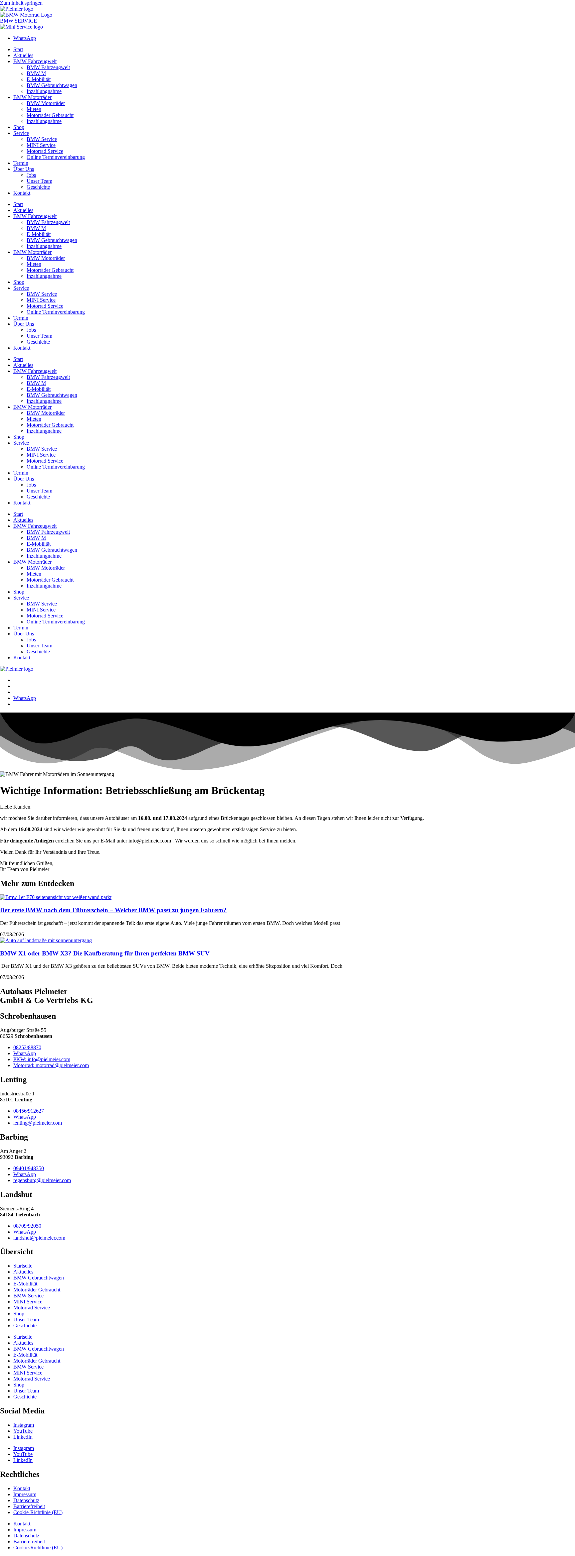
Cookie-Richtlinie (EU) (38, 1512)
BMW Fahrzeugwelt (35, 61)
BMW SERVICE (18, 21)
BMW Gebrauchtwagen (52, 85)
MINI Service (41, 145)
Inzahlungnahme (44, 91)
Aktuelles (23, 55)
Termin (20, 163)
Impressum (24, 1494)
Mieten (34, 109)
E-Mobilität (39, 79)
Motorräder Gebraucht (50, 115)
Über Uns (23, 169)
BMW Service (42, 139)
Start (18, 49)
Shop (18, 127)
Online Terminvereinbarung (56, 157)
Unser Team (39, 181)
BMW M (36, 73)
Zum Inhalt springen (21, 3)
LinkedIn (23, 1437)
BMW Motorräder (32, 97)
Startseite (22, 1266)
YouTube (23, 1431)
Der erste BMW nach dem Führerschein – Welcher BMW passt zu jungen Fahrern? (113, 910)
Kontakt (21, 193)
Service (21, 133)
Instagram (23, 1425)
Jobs (31, 175)
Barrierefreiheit (29, 1506)
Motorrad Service (45, 151)
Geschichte (38, 187)
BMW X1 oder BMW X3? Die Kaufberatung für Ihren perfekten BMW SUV (105, 953)
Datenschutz (26, 1500)
